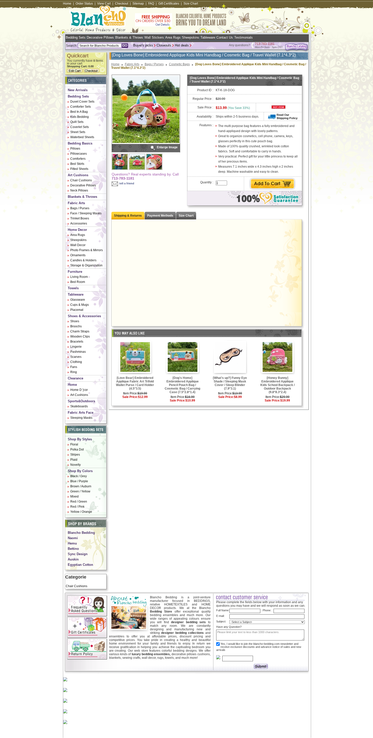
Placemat (76, 310)
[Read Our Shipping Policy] (283, 118)
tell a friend (126, 183)
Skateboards (79, 406)
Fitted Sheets (79, 169)
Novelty (75, 465)
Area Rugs (173, 37)
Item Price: (130, 393)
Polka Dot (77, 449)
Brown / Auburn (80, 486)
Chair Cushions (81, 180)
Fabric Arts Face (80, 412)
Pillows (75, 148)
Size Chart (190, 3)
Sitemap (138, 3)
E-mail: (220, 615)
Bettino (73, 549)
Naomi (73, 538)
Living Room (79, 277)
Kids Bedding (79, 117)
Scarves (75, 357)
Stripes (75, 454)
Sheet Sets (77, 132)
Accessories (78, 223)
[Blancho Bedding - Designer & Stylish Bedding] (98, 30)
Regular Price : (203, 99)
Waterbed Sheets (82, 137)
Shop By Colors (80, 471)
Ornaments (78, 255)
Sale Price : (205, 107)
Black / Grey (78, 476)
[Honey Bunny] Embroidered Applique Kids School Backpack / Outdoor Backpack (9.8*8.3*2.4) (277, 385)
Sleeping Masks (81, 418)
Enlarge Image (167, 147)
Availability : (205, 116)
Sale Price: (130, 397)
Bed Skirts (77, 164)
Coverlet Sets (79, 127)
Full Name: (222, 610)
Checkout (121, 3)
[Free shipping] (180, 25)
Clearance (75, 378)
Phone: (267, 610)
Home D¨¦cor (79, 390)
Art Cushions (78, 175)
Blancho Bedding (81, 533)
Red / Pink (77, 506)
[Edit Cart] (75, 71)
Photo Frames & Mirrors (86, 250)
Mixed (74, 496)
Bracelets (76, 341)
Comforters (78, 159)
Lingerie (76, 346)
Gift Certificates (168, 3)
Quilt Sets (76, 122)
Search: (71, 45)
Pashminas (78, 352)
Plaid (73, 459)
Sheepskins (190, 37)
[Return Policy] (87, 658)
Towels (73, 288)
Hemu (72, 543)
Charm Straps (79, 331)
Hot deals (182, 45)
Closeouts (164, 45)
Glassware (77, 299)
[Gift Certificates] (87, 637)
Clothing (76, 362)
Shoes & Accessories (84, 316)
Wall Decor (78, 245)
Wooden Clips (80, 336)
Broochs (76, 326)
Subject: (221, 621)
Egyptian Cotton (80, 565)
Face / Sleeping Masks (85, 213)
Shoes (74, 321)
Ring (73, 372)
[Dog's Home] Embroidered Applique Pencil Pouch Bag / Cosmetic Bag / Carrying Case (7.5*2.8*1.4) (182, 385)
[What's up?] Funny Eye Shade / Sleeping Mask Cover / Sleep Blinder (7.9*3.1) (230, 383)
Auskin (73, 559)
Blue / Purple (79, 481)
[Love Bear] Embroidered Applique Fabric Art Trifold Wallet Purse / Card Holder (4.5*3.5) (135, 383)
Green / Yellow (80, 491)
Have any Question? (229, 626)
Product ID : (205, 90)
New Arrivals (78, 90)
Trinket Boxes (79, 218)
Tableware (207, 37)
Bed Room (77, 282)
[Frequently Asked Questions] (87, 615)
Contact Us (224, 37)
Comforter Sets (80, 106)
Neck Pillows (79, 190)
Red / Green (78, 501)
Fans (73, 367)
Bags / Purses (79, 208)
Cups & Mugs (79, 305)
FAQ (151, 3)
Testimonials (243, 37)
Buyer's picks (143, 45)
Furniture (75, 272)
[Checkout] (92, 71)
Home (67, 3)
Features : (206, 125)
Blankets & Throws (129, 37)
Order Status (84, 3)
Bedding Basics (80, 143)
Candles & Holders (83, 260)
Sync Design (78, 554)
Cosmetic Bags (179, 64)
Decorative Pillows (100, 37)
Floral (74, 444)
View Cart (104, 3)
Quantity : (206, 182)
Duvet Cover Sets (82, 101)
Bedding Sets (76, 37)
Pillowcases (78, 153)
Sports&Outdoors (81, 401)
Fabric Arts (76, 203)
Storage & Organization (86, 265)
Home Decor (77, 230)
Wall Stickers (154, 37)
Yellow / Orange (81, 512)
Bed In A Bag (79, 112)
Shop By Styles (80, 439)
